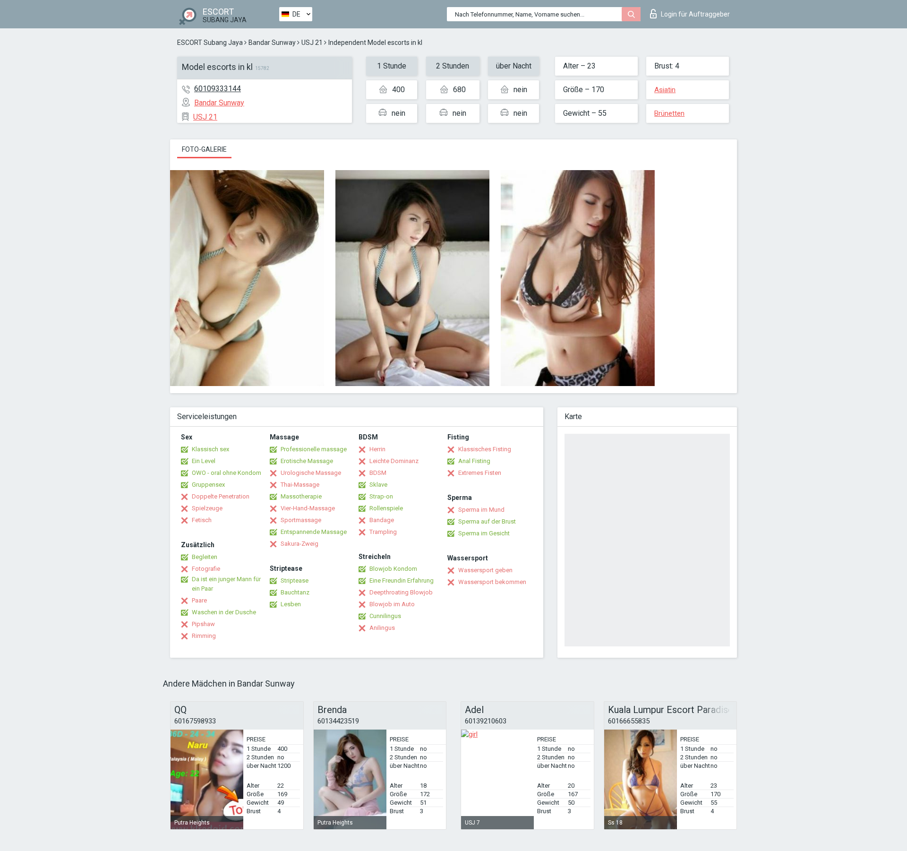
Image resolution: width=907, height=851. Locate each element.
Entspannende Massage (314, 531)
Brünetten (669, 113)
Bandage (381, 520)
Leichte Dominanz (394, 460)
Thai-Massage (300, 484)
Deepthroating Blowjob (401, 592)
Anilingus (382, 627)
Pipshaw (203, 624)
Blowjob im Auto (392, 604)
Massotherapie (301, 496)
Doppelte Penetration (220, 496)
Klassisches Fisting (484, 449)
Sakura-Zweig (299, 543)
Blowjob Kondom (393, 568)
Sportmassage (301, 520)
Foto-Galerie (204, 149)
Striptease (294, 580)
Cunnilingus (385, 615)
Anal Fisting (474, 460)
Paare (199, 600)
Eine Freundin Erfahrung (401, 580)
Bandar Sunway (272, 42)
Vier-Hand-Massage (308, 508)
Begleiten (204, 556)
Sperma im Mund (481, 509)
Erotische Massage (307, 460)
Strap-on (381, 496)
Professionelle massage (314, 449)
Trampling (383, 531)
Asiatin (665, 90)
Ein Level (203, 460)
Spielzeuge (207, 508)
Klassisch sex (210, 449)
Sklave (378, 484)
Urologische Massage (311, 472)
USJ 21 (312, 42)
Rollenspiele (386, 508)
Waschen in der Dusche (224, 612)
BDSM (377, 472)
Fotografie (206, 568)
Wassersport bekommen (492, 581)
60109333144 (217, 88)
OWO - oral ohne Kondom (226, 472)
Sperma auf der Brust (487, 521)
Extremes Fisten (479, 472)
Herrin (377, 449)
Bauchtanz (295, 592)
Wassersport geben (485, 570)
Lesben (291, 604)
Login (695, 14)
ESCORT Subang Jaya (210, 42)
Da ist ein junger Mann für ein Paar (226, 584)
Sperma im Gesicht (484, 533)
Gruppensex (208, 484)
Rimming (204, 635)
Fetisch (202, 520)
